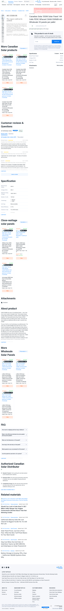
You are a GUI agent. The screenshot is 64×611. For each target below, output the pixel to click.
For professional (17, 590)
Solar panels (7, 10)
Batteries (23, 4)
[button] (3, 14)
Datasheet (31, 67)
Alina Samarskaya (6, 504)
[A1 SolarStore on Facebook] (2, 567)
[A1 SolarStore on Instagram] (6, 567)
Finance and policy (14, 504)
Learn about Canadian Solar (7, 489)
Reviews (4, 592)
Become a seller (53, 1)
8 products (23, 222)
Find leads (16, 592)
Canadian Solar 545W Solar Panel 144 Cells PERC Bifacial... (14, 142)
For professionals (45, 1)
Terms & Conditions (32, 604)
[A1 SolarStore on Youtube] (8, 567)
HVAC (27, 4)
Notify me (56, 41)
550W (27, 10)
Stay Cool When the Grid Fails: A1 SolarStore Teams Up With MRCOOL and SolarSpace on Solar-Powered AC (13, 544)
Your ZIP (55, 5)
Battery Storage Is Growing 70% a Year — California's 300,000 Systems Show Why (14, 555)
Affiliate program (18, 598)
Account (59, 1)
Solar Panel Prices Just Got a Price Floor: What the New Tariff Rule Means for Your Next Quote (14, 533)
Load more (3, 171)
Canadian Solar (21, 10)
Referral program (18, 596)
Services (16, 1)
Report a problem (36, 596)
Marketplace (11, 1)
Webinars (51, 598)
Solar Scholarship (53, 596)
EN (36, 1)
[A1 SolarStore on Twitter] (4, 567)
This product (20, 137)
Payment (34, 594)
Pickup (33, 592)
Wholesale (14, 10)
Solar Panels (9, 4)
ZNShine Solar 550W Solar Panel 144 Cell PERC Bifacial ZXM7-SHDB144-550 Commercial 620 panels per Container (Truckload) (7, 247)
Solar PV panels (14, 528)
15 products (23, 48)
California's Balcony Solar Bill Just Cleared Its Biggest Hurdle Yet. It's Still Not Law (14, 522)
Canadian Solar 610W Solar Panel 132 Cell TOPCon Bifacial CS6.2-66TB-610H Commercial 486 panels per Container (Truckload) (7, 74)
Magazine (20, 1)
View (7, 82)
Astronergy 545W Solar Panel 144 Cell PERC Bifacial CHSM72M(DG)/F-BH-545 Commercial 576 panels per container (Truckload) (7, 282)
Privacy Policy (44, 49)
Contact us (4, 594)
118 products (23, 351)
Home (2, 10)
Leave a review (14, 174)
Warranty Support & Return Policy (36, 599)
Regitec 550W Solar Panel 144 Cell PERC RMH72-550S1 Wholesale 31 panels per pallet (20, 246)
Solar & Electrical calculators (55, 590)
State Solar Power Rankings (55, 592)
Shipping (34, 590)
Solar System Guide (53, 594)
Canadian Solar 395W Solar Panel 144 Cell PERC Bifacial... (13, 162)
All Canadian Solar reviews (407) (8, 137)
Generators (31, 4)
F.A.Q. (33, 601)
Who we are (4, 590)
